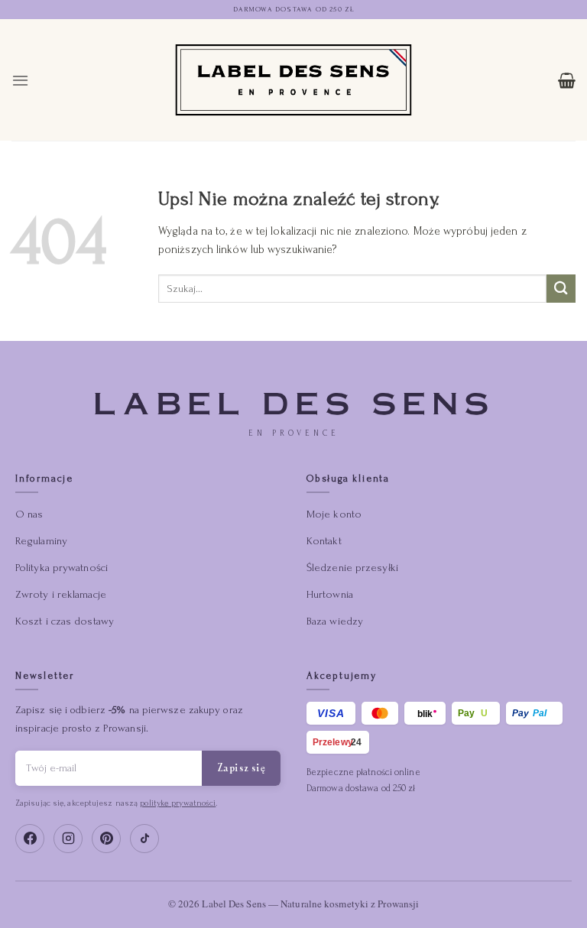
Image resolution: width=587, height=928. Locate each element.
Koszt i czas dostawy (64, 621)
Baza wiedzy (334, 621)
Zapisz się (241, 767)
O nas (29, 514)
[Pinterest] (106, 838)
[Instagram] (68, 838)
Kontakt (324, 540)
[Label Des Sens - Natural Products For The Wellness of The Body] (294, 80)
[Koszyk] (567, 80)
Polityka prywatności (61, 567)
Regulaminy (41, 540)
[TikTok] (144, 838)
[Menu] (20, 80)
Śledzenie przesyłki (352, 567)
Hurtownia (329, 594)
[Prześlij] (561, 288)
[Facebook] (29, 838)
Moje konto (334, 514)
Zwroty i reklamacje (60, 594)
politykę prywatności (178, 803)
